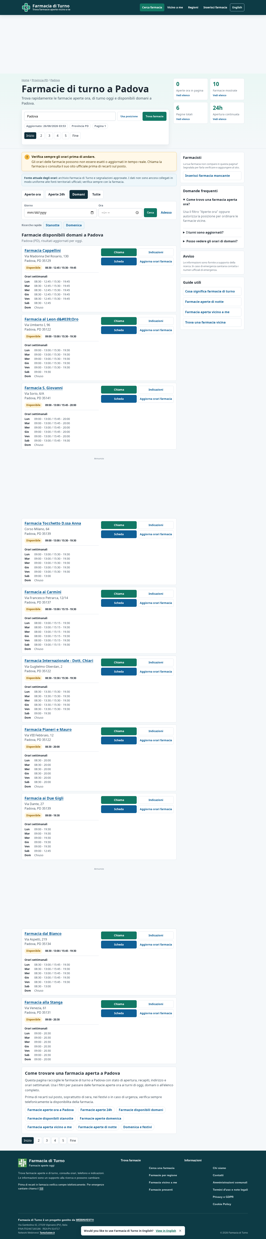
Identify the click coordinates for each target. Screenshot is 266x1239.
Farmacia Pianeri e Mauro (48, 729)
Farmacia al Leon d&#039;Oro (51, 319)
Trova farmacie (154, 116)
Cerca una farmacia (161, 1168)
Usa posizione (129, 116)
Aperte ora (33, 194)
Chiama (119, 252)
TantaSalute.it (47, 1232)
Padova (55, 80)
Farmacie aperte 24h (96, 1110)
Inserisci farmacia (215, 7)
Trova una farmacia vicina (205, 322)
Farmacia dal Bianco (43, 933)
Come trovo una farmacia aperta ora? (210, 201)
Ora (101, 205)
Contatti (218, 1175)
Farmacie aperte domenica (100, 1118)
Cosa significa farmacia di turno (210, 291)
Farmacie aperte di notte (97, 1127)
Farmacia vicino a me (163, 1182)
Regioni (193, 7)
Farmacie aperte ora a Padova (50, 1110)
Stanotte (52, 225)
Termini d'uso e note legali (230, 1189)
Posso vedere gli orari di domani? (212, 241)
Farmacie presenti (161, 1189)
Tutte (96, 194)
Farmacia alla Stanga (44, 1002)
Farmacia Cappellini (43, 250)
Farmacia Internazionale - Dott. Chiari (59, 660)
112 (41, 1188)
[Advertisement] (133, 44)
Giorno (28, 205)
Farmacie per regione (163, 1175)
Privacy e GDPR (223, 1196)
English (237, 7)
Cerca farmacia (152, 7)
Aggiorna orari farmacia (156, 261)
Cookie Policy (222, 1204)
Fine (75, 135)
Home (25, 80)
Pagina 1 (100, 126)
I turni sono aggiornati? (205, 232)
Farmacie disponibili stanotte (50, 1118)
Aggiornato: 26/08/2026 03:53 (46, 126)
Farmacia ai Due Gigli (44, 798)
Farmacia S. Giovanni (44, 387)
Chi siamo (219, 1168)
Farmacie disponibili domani (141, 1110)
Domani (78, 194)
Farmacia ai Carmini (43, 592)
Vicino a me (175, 7)
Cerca (150, 212)
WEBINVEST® (85, 1219)
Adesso (166, 212)
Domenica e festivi (137, 1127)
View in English (166, 1231)
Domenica (74, 225)
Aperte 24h (56, 194)
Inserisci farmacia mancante (207, 175)
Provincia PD (40, 80)
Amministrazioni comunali (230, 1182)
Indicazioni (156, 252)
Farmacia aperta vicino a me (49, 1127)
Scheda (119, 261)
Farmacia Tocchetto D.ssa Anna (53, 523)
